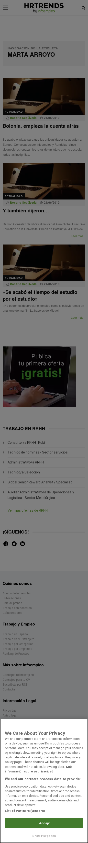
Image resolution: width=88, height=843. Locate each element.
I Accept (44, 823)
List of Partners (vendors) (25, 811)
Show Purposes (44, 836)
